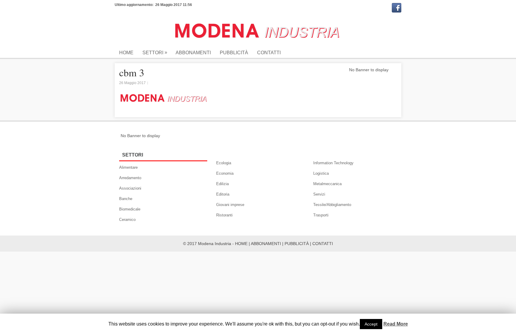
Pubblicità (234, 52)
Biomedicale (129, 209)
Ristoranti (224, 215)
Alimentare (128, 167)
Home (126, 52)
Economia (225, 173)
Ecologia (223, 163)
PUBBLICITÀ (297, 243)
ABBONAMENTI (266, 243)
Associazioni (130, 188)
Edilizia (222, 184)
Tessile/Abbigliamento (332, 204)
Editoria (222, 194)
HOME (241, 243)
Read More (395, 324)
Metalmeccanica (327, 184)
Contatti (269, 52)
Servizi (319, 194)
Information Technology (333, 163)
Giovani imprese (230, 204)
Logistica (321, 173)
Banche (125, 198)
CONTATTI (322, 243)
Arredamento (130, 178)
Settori (154, 52)
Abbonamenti (193, 52)
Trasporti (320, 215)
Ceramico (127, 219)
